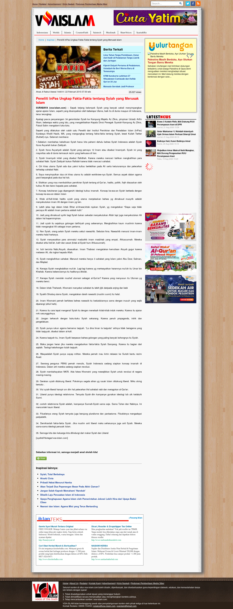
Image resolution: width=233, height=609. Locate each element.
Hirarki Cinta (46, 478)
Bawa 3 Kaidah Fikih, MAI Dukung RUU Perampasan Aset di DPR (176, 123)
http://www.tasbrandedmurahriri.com (106, 540)
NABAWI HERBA (99, 545)
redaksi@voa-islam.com (104, 606)
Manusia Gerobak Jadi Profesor (118, 86)
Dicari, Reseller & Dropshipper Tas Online (111, 526)
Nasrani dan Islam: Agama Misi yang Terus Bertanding (69, 506)
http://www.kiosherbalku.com (51, 559)
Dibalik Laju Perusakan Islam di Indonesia (62, 494)
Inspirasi (51, 39)
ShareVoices (126, 32)
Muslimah (110, 32)
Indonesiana (42, 32)
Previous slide (188, 55)
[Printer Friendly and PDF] (41, 458)
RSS (198, 3)
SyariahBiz (141, 32)
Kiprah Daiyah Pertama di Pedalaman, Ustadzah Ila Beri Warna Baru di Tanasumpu (121, 68)
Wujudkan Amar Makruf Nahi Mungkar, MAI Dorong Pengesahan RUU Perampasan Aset (175, 153)
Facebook (193, 3)
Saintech (97, 32)
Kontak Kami (95, 583)
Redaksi (42, 4)
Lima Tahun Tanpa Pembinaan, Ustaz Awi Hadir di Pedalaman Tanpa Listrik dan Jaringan (121, 57)
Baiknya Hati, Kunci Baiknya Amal (173, 141)
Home (35, 4)
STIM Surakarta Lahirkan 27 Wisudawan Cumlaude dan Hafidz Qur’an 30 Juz (119, 78)
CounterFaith (82, 32)
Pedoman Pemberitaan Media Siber (91, 4)
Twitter (188, 3)
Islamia (67, 32)
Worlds (56, 32)
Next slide (191, 55)
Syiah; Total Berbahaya (52, 474)
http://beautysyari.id (47, 540)
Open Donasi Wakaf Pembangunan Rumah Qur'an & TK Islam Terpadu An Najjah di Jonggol (187, 65)
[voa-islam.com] (65, 19)
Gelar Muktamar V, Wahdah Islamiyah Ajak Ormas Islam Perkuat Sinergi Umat (176, 133)
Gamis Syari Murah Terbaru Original (56, 526)
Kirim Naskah (69, 4)
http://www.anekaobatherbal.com (104, 559)
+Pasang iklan (135, 517)
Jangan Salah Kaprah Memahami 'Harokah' (62, 490)
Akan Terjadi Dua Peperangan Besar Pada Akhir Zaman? (70, 486)
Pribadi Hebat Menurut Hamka (56, 482)
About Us (74, 583)
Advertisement (54, 4)
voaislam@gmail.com (126, 606)
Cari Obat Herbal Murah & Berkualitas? (58, 545)
